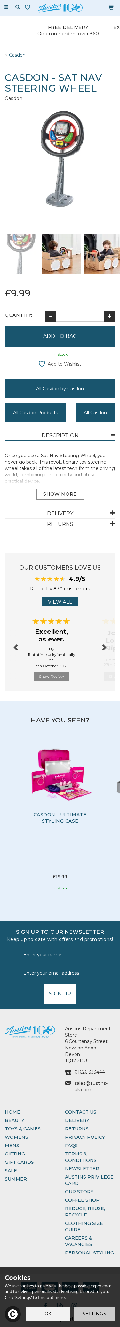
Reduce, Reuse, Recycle (85, 1212)
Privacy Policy (85, 1137)
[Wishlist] (29, 7)
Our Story (79, 1192)
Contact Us (80, 1112)
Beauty (14, 1120)
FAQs (71, 1145)
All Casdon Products (35, 413)
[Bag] (111, 7)
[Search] (17, 7)
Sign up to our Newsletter (60, 935)
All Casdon (95, 413)
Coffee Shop (82, 1200)
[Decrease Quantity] (50, 316)
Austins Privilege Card (89, 1180)
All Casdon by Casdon (60, 389)
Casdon (13, 98)
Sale (11, 1170)
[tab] (60, 435)
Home (12, 1112)
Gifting (15, 1154)
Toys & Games (23, 1129)
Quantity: (18, 315)
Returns (77, 1129)
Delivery (77, 1120)
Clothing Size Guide (84, 1226)
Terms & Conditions (81, 1157)
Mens (12, 1145)
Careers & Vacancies (78, 1241)
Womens (16, 1137)
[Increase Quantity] (109, 316)
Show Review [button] (51, 676)
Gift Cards (19, 1162)
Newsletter (82, 1169)
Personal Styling (89, 1253)
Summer (16, 1179)
